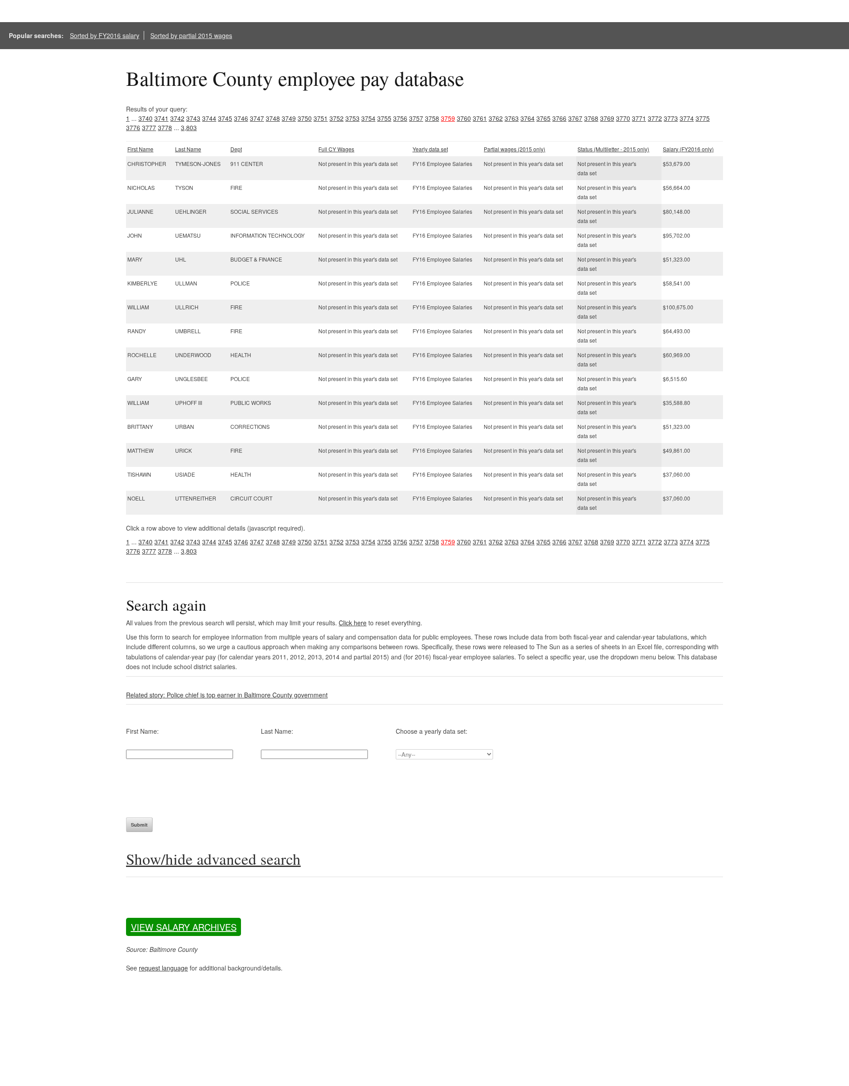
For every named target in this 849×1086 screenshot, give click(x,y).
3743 (193, 118)
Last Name (188, 149)
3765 (543, 118)
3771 (639, 118)
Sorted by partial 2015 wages (191, 35)
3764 (527, 118)
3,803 (189, 127)
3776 (133, 127)
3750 (305, 118)
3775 (703, 118)
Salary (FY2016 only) (688, 149)
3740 (145, 118)
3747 (257, 118)
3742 (177, 118)
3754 (368, 118)
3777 (149, 127)
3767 (575, 118)
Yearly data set (430, 149)
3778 (165, 127)
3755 (384, 118)
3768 (591, 118)
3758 (432, 118)
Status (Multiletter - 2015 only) (613, 149)
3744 (209, 118)
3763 (512, 118)
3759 (448, 118)
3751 (321, 118)
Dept (236, 149)
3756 (400, 118)
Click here (353, 622)
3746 (241, 118)
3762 (496, 118)
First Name (140, 149)
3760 (464, 118)
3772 (655, 118)
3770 (623, 118)
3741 (161, 118)
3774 (687, 118)
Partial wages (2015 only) (514, 149)
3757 (416, 118)
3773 (671, 118)
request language (163, 967)
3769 (607, 118)
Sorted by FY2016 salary (104, 35)
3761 (480, 118)
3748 (273, 118)
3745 (225, 118)
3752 (336, 118)
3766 (559, 118)
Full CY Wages (336, 149)
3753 (352, 118)
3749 (289, 118)
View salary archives (184, 926)
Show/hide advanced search (213, 858)
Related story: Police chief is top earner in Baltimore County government (227, 694)
